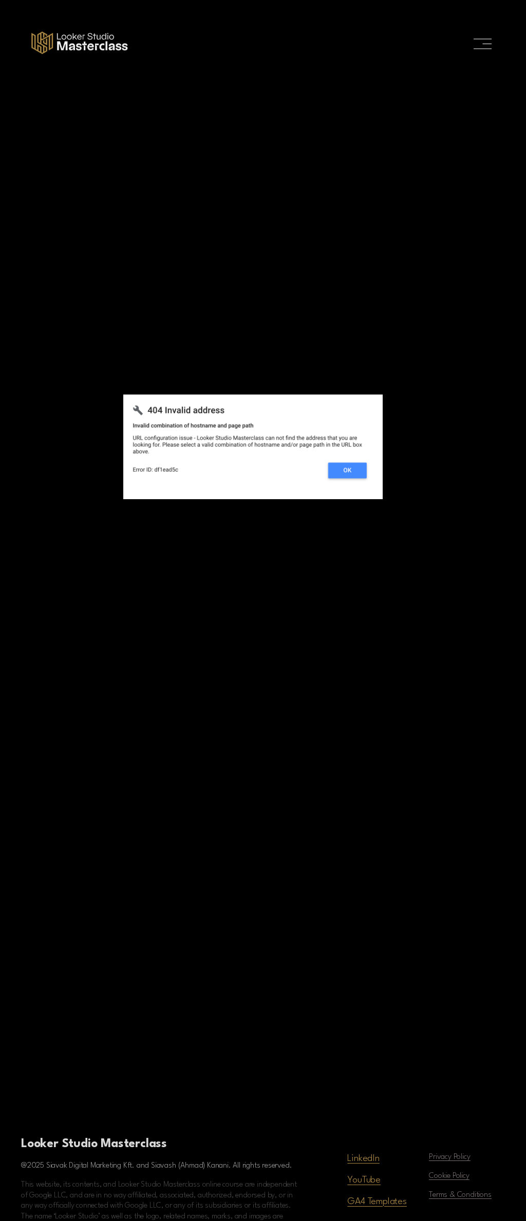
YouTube (364, 1180)
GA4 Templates (376, 1201)
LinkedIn (363, 1158)
